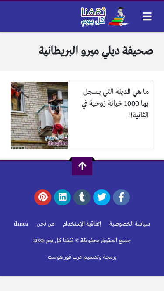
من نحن (46, 224)
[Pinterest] (42, 197)
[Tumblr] (82, 197)
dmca (21, 224)
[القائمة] (147, 16)
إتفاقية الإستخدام (82, 224)
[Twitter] (101, 197)
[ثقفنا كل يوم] (104, 16)
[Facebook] (121, 197)
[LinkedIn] (62, 197)
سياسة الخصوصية (129, 224)
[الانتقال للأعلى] (82, 166)
